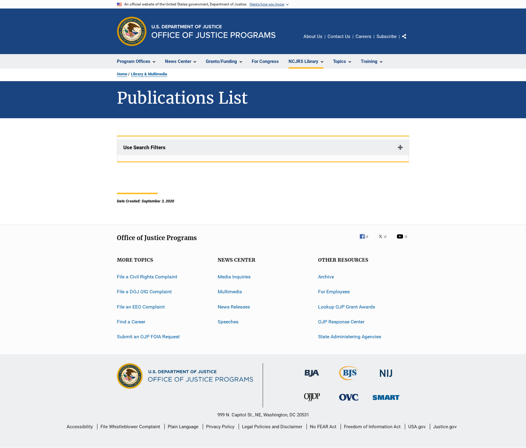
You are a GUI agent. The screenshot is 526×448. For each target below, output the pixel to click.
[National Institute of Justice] (386, 378)
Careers (363, 36)
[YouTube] (403, 240)
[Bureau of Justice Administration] (312, 377)
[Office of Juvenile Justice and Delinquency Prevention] (312, 402)
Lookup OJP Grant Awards (346, 307)
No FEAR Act (323, 426)
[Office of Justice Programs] (132, 31)
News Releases (234, 307)
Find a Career (131, 322)
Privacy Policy (220, 426)
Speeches (228, 322)
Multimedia (230, 292)
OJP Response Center (341, 322)
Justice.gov (445, 426)
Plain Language (183, 426)
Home (122, 74)
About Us (312, 36)
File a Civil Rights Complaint (147, 277)
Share (409, 40)
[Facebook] (366, 240)
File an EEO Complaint (141, 307)
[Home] (213, 31)
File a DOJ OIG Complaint (144, 292)
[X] (384, 240)
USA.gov (417, 426)
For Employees (334, 292)
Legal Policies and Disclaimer (272, 426)
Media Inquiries (234, 277)
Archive (326, 277)
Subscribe (387, 36)
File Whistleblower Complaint (130, 426)
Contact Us (339, 36)
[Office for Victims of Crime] (349, 401)
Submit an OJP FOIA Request (148, 336)
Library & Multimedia (149, 74)
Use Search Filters (144, 147)
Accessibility (80, 426)
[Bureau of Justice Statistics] (349, 381)
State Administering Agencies (349, 336)
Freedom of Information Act (372, 426)
